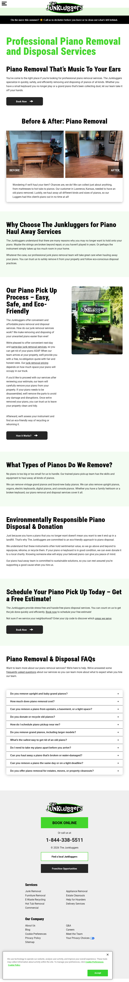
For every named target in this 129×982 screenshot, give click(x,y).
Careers (70, 929)
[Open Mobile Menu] (4, 4)
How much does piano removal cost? (32, 701)
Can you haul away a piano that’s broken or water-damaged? (46, 755)
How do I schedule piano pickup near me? (35, 724)
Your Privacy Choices (77, 937)
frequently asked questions (21, 672)
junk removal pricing (37, 362)
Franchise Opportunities (64, 868)
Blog (27, 929)
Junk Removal (33, 891)
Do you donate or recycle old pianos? (32, 716)
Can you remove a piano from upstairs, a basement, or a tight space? (51, 709)
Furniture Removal (35, 895)
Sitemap (29, 941)
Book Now (21, 101)
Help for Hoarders (76, 899)
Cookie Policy (14, 965)
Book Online (64, 822)
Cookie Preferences (94, 961)
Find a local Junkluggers (64, 856)
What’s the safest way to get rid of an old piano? (38, 740)
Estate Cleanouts (75, 895)
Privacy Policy (33, 937)
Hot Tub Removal (34, 903)
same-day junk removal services (29, 346)
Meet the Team (74, 933)
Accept (98, 972)
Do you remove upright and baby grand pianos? (39, 693)
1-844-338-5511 (64, 839)
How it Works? (24, 435)
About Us (30, 925)
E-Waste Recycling (35, 899)
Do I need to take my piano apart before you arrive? (40, 747)
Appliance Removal (76, 891)
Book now (51, 611)
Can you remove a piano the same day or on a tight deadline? (46, 763)
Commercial (32, 907)
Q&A (68, 925)
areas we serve (103, 618)
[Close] (107, 954)
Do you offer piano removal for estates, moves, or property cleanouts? (52, 770)
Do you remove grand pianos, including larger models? (43, 732)
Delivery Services (75, 903)
